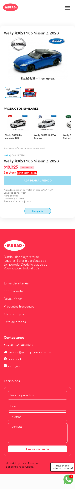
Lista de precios (15, 322)
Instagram (14, 366)
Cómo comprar (14, 314)
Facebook (14, 359)
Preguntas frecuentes (19, 306)
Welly (7, 155)
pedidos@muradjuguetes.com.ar (29, 352)
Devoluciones (13, 299)
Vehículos (9, 147)
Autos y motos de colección (31, 147)
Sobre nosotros (15, 291)
